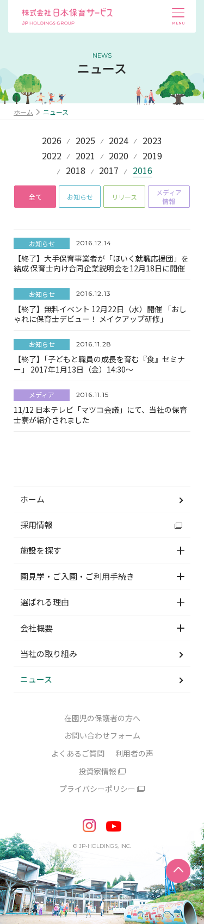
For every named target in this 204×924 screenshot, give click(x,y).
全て (35, 196)
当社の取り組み (48, 653)
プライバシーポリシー (97, 788)
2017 (109, 171)
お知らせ (80, 196)
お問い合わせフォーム (102, 735)
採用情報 (36, 524)
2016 (142, 171)
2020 (118, 156)
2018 (75, 171)
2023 (152, 141)
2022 (51, 156)
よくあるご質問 (77, 753)
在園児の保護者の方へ (102, 717)
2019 (152, 156)
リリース (124, 196)
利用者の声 (134, 753)
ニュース (36, 679)
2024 (118, 141)
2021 (85, 156)
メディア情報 (169, 197)
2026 (51, 141)
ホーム (23, 111)
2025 (85, 141)
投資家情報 (97, 771)
